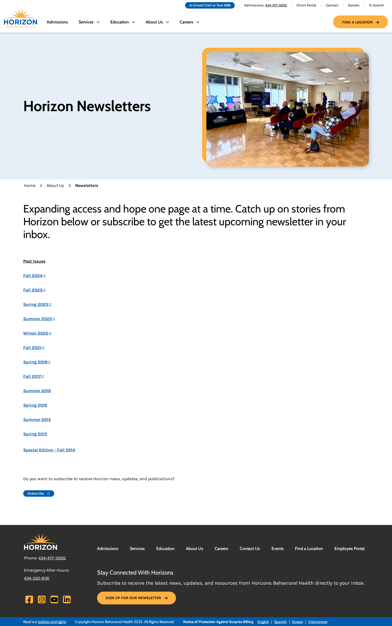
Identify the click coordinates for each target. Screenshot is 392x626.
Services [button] (86, 22)
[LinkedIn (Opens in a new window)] (67, 600)
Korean (297, 621)
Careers (221, 548)
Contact (332, 5)
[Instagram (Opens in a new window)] (42, 600)
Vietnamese (317, 621)
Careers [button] (186, 22)
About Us (55, 185)
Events (277, 548)
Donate (353, 5)
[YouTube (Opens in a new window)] (54, 600)
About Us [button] (154, 22)
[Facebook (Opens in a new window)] (29, 600)
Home (29, 185)
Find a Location (357, 22)
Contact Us (250, 548)
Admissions (57, 22)
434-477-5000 (276, 5)
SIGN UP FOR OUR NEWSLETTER (133, 598)
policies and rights (52, 621)
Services (137, 548)
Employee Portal (349, 548)
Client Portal (306, 5)
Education (165, 548)
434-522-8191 (36, 578)
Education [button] (119, 22)
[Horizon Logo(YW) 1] (40, 541)
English (263, 621)
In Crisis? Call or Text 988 (209, 5)
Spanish (280, 621)
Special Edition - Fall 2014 (49, 449)
